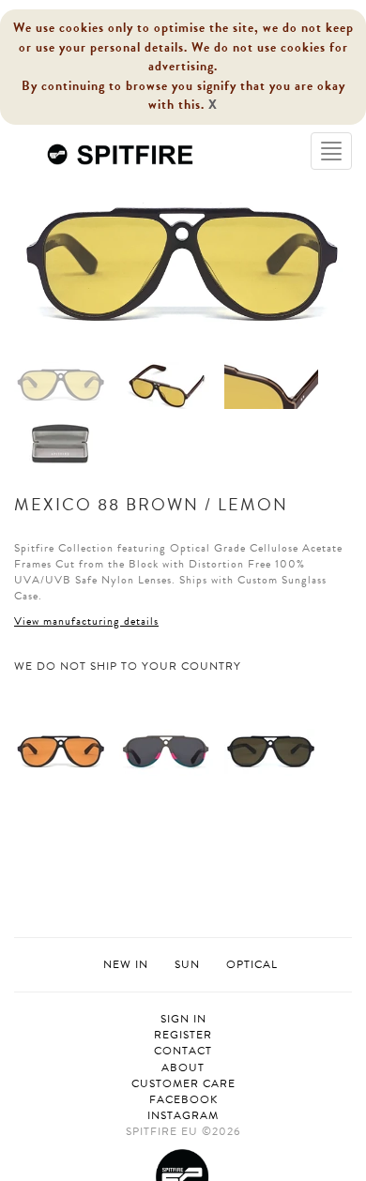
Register (183, 1035)
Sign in (183, 1019)
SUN (187, 964)
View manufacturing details (86, 621)
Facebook (183, 1100)
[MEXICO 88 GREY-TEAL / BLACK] (166, 750)
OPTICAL (252, 964)
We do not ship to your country (127, 666)
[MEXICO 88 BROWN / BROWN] (271, 750)
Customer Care (183, 1084)
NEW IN (125, 964)
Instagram (183, 1116)
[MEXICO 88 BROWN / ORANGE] (61, 750)
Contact (183, 1051)
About (183, 1068)
